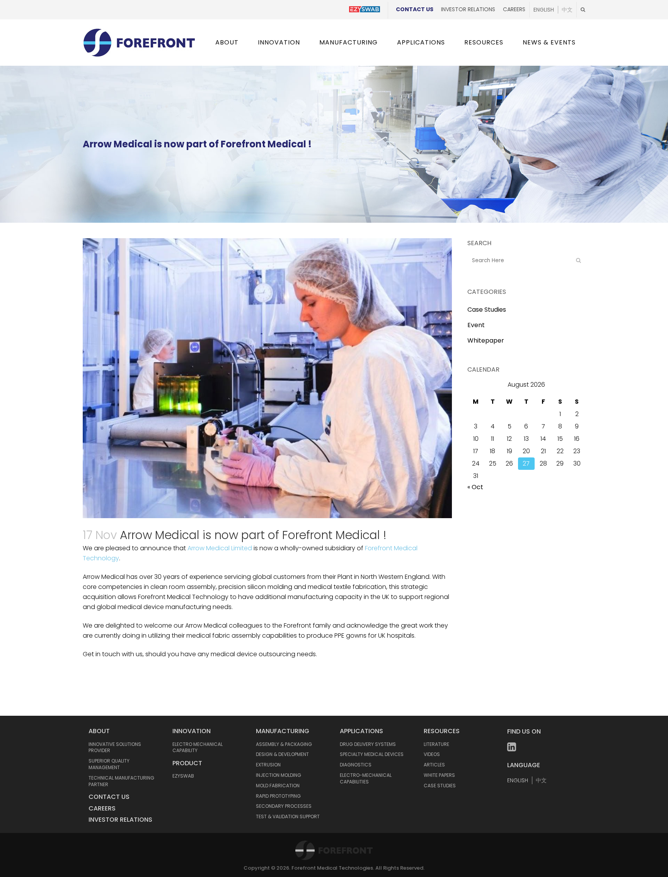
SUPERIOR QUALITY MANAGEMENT (109, 764)
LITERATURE (436, 744)
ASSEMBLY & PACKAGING (284, 744)
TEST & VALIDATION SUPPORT (288, 816)
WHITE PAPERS (439, 775)
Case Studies (486, 309)
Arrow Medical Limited (219, 548)
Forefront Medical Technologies (332, 868)
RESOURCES (442, 731)
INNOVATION (191, 731)
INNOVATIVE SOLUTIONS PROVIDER (115, 747)
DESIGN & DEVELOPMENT (282, 754)
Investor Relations (468, 9)
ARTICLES (434, 764)
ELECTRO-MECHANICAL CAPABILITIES (366, 778)
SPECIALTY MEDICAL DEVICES (372, 754)
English (543, 10)
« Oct (475, 487)
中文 (567, 10)
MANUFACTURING (282, 731)
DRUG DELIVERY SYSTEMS (368, 744)
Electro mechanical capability (197, 747)
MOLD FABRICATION (278, 785)
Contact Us (414, 9)
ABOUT (99, 731)
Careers (514, 9)
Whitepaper (485, 340)
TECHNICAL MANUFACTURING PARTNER (121, 781)
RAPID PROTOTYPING (278, 796)
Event (476, 325)
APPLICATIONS (361, 731)
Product (187, 763)
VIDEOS (432, 754)
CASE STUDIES (440, 785)
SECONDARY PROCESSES (284, 806)
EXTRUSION (268, 764)
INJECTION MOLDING (278, 775)
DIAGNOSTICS (355, 764)
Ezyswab (183, 776)
